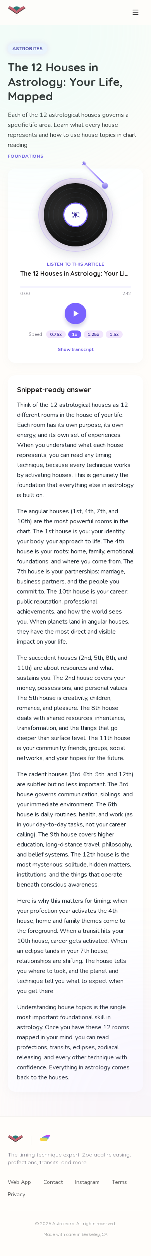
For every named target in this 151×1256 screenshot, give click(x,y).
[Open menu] (135, 12)
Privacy (16, 1194)
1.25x (94, 334)
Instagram (87, 1182)
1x (74, 334)
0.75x (56, 334)
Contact (53, 1182)
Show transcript (75, 349)
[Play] (75, 313)
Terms (119, 1182)
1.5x (114, 334)
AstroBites (27, 49)
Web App (19, 1182)
